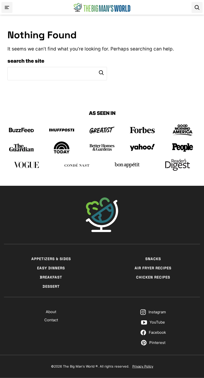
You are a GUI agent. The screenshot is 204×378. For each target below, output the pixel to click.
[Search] (197, 7)
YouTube (157, 322)
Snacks (153, 258)
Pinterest (157, 342)
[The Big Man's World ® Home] (102, 7)
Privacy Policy (142, 366)
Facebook (157, 332)
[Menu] (6, 7)
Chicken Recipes (153, 277)
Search (101, 72)
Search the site (25, 61)
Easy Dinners (51, 268)
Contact (51, 320)
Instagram (157, 312)
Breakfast (51, 277)
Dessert (51, 286)
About (51, 311)
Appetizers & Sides (51, 258)
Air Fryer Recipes (153, 268)
